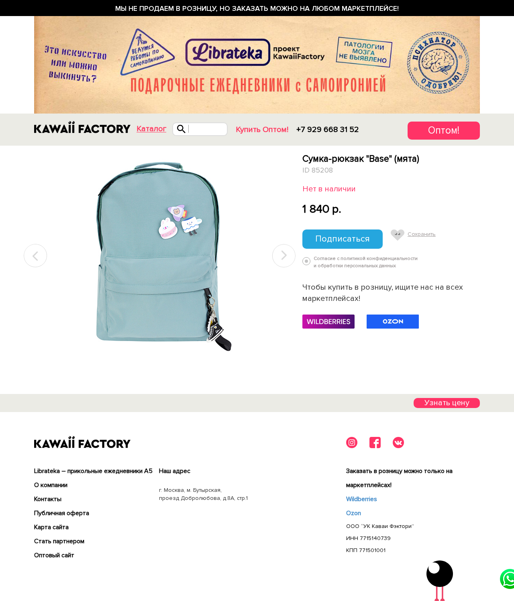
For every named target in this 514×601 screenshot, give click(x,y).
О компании (50, 485)
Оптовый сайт (54, 555)
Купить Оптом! (262, 129)
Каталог (151, 129)
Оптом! (443, 130)
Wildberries (361, 499)
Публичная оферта (61, 513)
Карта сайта (51, 527)
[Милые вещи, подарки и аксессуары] (82, 127)
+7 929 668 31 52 (327, 129)
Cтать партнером (59, 541)
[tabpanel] (159, 256)
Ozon (353, 513)
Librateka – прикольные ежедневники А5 (93, 471)
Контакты (47, 499)
